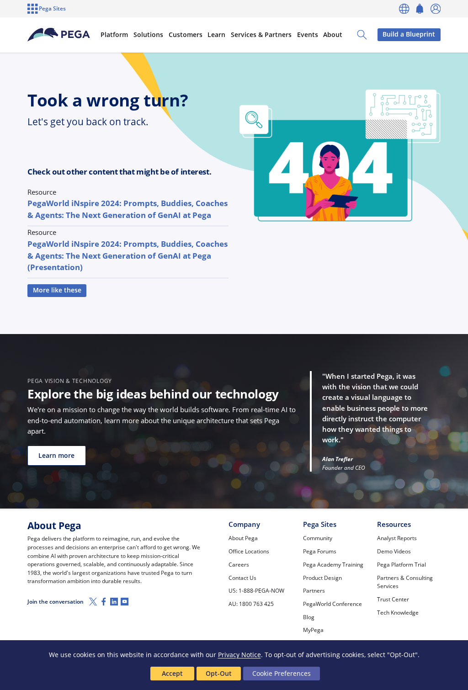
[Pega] (58, 35)
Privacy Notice (239, 654)
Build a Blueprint (409, 34)
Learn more (56, 455)
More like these (57, 290)
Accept (172, 673)
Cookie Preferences (281, 673)
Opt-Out (219, 673)
